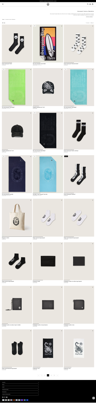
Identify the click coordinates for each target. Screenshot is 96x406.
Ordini (3, 387)
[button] (92, 23)
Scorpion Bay (7, 404)
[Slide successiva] (30, 43)
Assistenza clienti (5, 389)
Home (3, 19)
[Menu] (2, 4)
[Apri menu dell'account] (90, 4)
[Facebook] (3, 397)
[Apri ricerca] (88, 4)
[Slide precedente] (3, 43)
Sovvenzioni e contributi (14, 404)
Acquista (3, 382)
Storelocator (4, 391)
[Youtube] (6, 397)
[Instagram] (5, 397)
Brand (3, 384)
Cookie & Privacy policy (6, 394)
